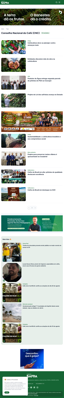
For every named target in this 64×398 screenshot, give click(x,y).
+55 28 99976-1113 (40, 383)
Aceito (6, 392)
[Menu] (59, 2)
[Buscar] (57, 2)
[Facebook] (31, 387)
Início (2, 29)
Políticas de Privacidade (32, 393)
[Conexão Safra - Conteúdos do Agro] (5, 2)
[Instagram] (37, 387)
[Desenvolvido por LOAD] (36, 395)
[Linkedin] (34, 387)
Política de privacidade (16, 389)
